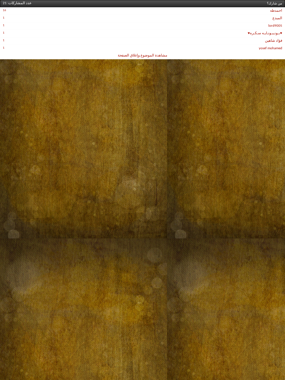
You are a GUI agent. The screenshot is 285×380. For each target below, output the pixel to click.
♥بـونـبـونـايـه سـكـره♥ (265, 33)
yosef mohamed (270, 48)
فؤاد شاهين (273, 41)
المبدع (277, 18)
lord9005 (275, 26)
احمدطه (276, 11)
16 (4, 10)
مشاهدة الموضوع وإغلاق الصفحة (142, 55)
